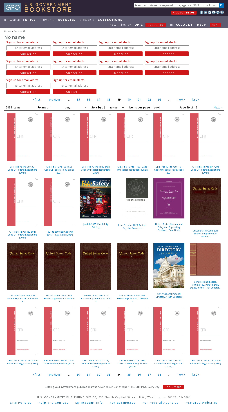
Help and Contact (53, 402)
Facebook (201, 12)
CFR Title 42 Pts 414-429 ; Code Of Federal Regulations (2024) (205, 169)
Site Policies (21, 402)
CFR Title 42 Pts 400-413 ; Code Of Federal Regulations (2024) (169, 169)
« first (36, 99)
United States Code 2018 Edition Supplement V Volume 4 (59, 298)
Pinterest (218, 12)
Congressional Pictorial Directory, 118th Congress (169, 295)
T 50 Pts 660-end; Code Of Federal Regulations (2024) (59, 233)
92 (149, 99)
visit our (183, 12)
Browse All (20, 20)
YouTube (214, 12)
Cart (215, 24)
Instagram (209, 12)
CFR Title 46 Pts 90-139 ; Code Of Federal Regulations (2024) (22, 169)
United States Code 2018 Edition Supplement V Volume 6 (132, 298)
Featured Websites (201, 402)
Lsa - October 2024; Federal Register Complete (132, 226)
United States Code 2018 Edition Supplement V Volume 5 (95, 298)
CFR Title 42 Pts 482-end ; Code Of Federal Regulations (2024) (22, 234)
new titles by (137, 24)
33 (108, 374)
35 (129, 374)
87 (98, 99)
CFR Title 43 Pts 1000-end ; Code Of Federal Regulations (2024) (95, 169)
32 (98, 374)
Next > (218, 107)
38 (159, 374)
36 (139, 374)
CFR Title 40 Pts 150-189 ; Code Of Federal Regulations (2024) (132, 363)
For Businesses (123, 402)
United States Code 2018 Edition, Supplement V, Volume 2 (205, 233)
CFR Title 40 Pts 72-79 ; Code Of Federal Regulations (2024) (205, 362)
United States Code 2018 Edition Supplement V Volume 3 (22, 298)
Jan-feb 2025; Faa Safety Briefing (95, 226)
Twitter (205, 12)
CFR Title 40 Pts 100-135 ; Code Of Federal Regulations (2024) (95, 363)
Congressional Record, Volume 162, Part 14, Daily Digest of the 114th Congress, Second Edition (205, 284)
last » (195, 99)
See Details (173, 387)
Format (43, 107)
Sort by (96, 107)
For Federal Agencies (160, 402)
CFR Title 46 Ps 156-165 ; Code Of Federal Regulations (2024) (59, 169)
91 (139, 99)
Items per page (140, 107)
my (181, 24)
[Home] (39, 11)
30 (78, 374)
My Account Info (89, 402)
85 (78, 99)
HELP (201, 24)
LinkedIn (222, 12)
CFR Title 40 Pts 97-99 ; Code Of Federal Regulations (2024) (59, 362)
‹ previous (53, 99)
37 (149, 374)
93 (159, 99)
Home (7, 31)
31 (88, 374)
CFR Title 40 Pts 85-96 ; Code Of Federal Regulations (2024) (22, 362)
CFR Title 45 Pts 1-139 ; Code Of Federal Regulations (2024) (132, 168)
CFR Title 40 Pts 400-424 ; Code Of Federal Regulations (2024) (169, 363)
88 (108, 99)
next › (181, 99)
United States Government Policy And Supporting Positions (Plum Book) (169, 227)
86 (88, 99)
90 (129, 99)
